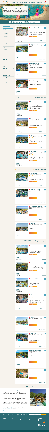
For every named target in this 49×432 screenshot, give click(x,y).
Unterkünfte (33, 2)
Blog (12, 420)
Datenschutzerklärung (23, 419)
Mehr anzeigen (5, 45)
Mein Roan (43, 1)
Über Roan (13, 419)
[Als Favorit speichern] (16, 28)
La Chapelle (13, 407)
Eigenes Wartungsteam (15, 422)
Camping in (13, 2)
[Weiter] (32, 386)
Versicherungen (31, 422)
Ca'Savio (30, 419)
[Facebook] (38, 420)
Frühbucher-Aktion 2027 (32, 421)
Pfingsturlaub (13, 421)
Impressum (21, 420)
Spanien (4, 422)
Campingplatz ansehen (33, 36)
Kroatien (4, 421)
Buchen (44, 40)
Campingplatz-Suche (39, 2)
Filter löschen (4, 29)
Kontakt (45, 2)
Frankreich (4, 419)
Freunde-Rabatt (31, 425)
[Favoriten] (39, 1)
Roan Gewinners (22, 422)
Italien (3, 420)
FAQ (21, 421)
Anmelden (43, 414)
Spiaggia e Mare (31, 420)
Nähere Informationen (6, 410)
